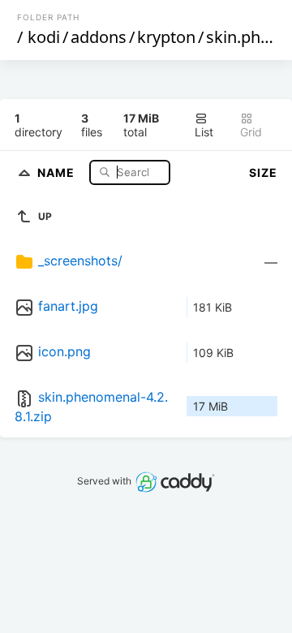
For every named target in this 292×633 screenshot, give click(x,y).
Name (57, 172)
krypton (166, 37)
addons (99, 37)
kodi (44, 37)
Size (263, 172)
